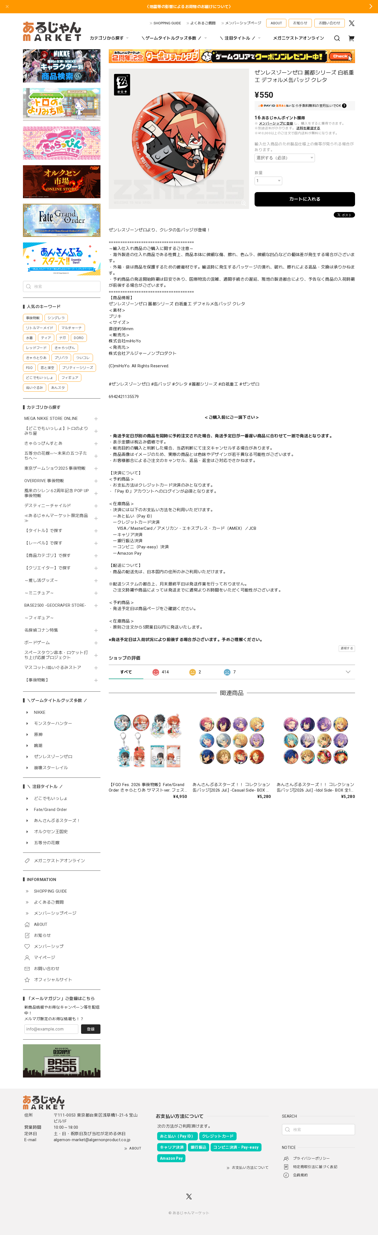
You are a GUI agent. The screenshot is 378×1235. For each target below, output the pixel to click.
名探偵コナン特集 (41, 630)
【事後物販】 (37, 680)
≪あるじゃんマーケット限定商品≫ (56, 518)
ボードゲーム (37, 642)
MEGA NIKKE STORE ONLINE (51, 418)
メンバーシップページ (243, 23)
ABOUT (276, 23)
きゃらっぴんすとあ (43, 443)
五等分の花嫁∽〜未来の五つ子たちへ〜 (55, 456)
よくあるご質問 (203, 23)
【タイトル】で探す (43, 530)
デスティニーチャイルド (47, 505)
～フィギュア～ (39, 618)
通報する (347, 648)
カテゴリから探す (107, 38)
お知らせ (300, 23)
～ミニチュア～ (39, 593)
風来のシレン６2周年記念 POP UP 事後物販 (56, 493)
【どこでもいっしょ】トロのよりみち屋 (56, 431)
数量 (259, 172)
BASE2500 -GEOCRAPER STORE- (55, 605)
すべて (126, 672)
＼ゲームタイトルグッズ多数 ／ (171, 38)
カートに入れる (304, 199)
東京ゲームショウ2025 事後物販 (56, 468)
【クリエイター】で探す (47, 568)
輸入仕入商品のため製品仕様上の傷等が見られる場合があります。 (304, 147)
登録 (91, 1029)
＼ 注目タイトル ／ (237, 38)
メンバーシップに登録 (276, 123)
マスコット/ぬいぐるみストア (52, 667)
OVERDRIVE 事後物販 (44, 481)
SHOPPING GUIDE (167, 23)
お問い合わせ (329, 23)
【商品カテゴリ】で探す (47, 555)
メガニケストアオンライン (298, 38)
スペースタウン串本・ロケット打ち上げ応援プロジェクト (56, 655)
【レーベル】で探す (43, 543)
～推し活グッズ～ (41, 580)
